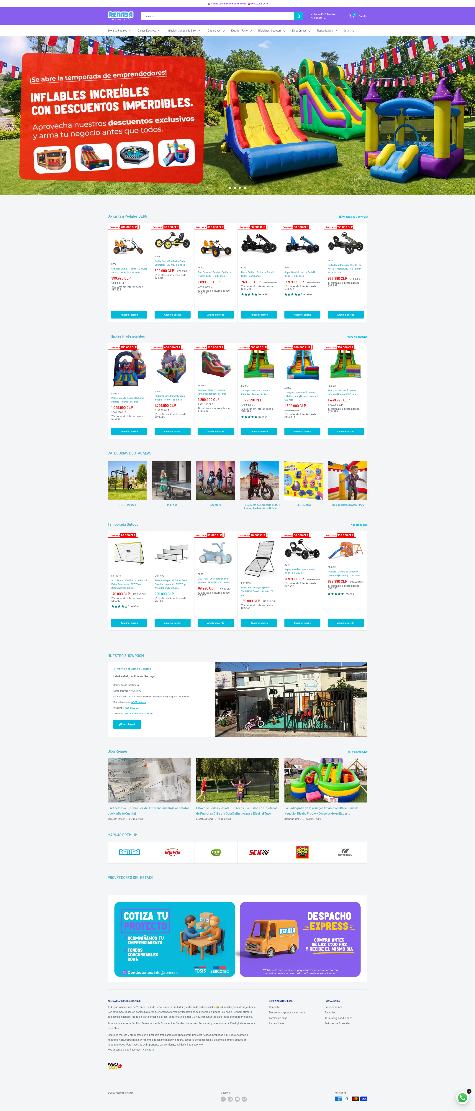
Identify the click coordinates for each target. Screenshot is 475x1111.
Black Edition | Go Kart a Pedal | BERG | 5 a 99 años (257, 274)
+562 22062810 (130, 713)
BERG (114, 264)
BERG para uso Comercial (353, 216)
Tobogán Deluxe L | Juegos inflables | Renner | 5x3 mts (342, 392)
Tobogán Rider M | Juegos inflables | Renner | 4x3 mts (212, 391)
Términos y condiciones (338, 1018)
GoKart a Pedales (117, 30)
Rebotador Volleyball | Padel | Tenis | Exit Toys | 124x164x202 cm (257, 591)
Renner (115, 393)
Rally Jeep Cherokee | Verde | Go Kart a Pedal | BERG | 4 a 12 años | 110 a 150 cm (345, 268)
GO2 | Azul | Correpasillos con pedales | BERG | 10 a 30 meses (214, 580)
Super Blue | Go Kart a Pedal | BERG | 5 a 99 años (299, 274)
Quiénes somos (334, 1007)
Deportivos (214, 30)
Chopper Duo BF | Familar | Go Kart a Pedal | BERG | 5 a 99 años (129, 270)
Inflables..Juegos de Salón (182, 30)
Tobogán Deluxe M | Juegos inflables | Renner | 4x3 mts (255, 392)
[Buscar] (298, 16)
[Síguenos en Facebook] (223, 1099)
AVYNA (287, 388)
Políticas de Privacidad (337, 1023)
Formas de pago (278, 1018)
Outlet (346, 30)
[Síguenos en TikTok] (244, 1099)
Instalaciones (276, 1023)
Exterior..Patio (239, 30)
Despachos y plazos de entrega (287, 1012)
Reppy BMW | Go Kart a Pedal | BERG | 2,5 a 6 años (299, 571)
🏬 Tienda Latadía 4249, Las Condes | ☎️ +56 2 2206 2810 (237, 3)
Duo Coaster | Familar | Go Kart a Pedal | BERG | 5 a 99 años (215, 274)
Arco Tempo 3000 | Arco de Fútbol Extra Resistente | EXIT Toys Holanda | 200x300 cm (129, 584)
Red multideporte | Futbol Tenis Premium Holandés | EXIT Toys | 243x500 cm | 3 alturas (171, 584)
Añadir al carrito (129, 314)
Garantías (330, 1012)
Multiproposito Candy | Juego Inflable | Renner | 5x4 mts (170, 397)
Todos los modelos (357, 336)
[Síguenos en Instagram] (230, 1099)
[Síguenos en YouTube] (237, 1099)
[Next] (367, 272)
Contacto (274, 1007)
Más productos (359, 524)
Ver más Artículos (358, 751)
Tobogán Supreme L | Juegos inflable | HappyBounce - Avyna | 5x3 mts (300, 396)
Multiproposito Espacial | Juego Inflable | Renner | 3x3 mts (127, 399)
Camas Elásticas (147, 30)
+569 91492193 (131, 707)
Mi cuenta (317, 17)
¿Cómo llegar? (127, 724)
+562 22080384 (145, 713)
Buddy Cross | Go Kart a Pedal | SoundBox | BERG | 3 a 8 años (170, 263)
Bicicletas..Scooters (269, 30)
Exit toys (116, 576)
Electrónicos (299, 30)
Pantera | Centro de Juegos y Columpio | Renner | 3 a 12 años (344, 573)
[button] (249, 294)
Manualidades (325, 30)
